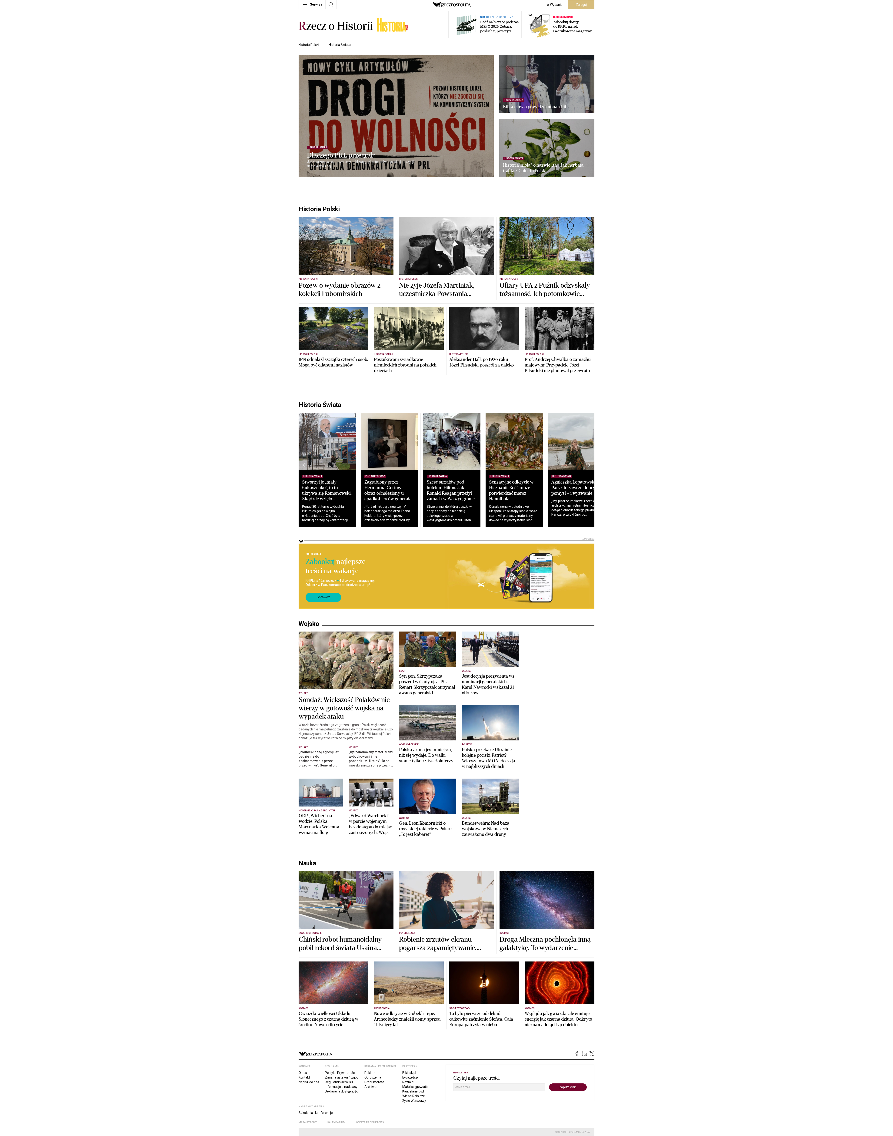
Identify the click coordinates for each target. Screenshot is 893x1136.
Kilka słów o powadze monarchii (534, 107)
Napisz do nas (309, 1082)
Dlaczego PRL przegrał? (341, 155)
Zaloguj (581, 5)
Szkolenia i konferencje (316, 1113)
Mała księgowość (414, 1087)
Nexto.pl (408, 1082)
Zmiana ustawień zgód (342, 1077)
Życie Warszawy (414, 1100)
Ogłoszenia (372, 1077)
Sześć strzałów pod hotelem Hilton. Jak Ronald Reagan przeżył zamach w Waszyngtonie (451, 490)
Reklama (370, 1073)
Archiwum (372, 1087)
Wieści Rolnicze (413, 1096)
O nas (303, 1073)
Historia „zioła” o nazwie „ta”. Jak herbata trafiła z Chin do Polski (543, 168)
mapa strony (308, 1122)
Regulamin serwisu (339, 1082)
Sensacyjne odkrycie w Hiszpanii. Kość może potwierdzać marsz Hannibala (511, 490)
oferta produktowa (370, 1122)
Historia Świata (340, 45)
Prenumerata (374, 1082)
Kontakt (304, 1077)
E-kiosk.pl (409, 1073)
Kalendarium (336, 1122)
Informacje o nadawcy (341, 1087)
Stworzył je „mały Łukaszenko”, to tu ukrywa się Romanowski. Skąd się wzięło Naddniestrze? (327, 493)
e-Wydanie (555, 5)
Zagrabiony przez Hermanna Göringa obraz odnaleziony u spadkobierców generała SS (388, 493)
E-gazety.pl (410, 1077)
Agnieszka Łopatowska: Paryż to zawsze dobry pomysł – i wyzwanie (574, 487)
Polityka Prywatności (340, 1073)
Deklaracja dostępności (342, 1091)
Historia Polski (309, 45)
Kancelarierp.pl (413, 1091)
